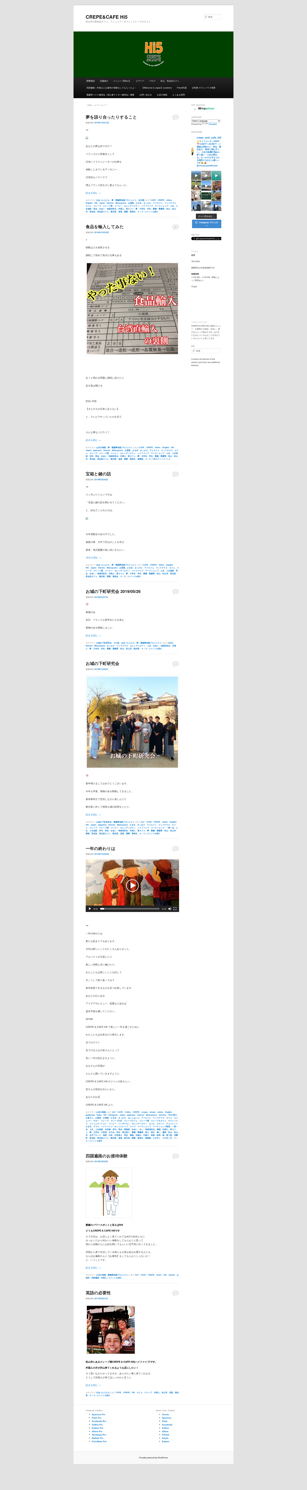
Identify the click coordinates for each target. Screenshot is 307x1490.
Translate (213, 124)
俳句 (91, 456)
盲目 (126, 1135)
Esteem (165, 1441)
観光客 (113, 211)
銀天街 (127, 1137)
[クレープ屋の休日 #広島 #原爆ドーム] (206, 186)
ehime (169, 200)
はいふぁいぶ (133, 1117)
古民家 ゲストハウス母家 (203, 87)
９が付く (157, 1137)
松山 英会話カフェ (170, 80)
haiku (99, 1114)
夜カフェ (130, 208)
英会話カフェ (103, 211)
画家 (105, 1135)
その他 (116, 642)
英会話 (92, 211)
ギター (96, 1120)
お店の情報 (162, 94)
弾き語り (126, 1132)
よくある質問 (178, 94)
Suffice (165, 1427)
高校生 (133, 211)
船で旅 (169, 1135)
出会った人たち (103, 200)
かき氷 (139, 202)
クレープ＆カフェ (158, 1120)
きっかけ (147, 202)
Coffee (128, 1112)
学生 (149, 208)
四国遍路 (95, 1277)
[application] (132, 885)
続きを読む (93, 192)
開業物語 (91, 80)
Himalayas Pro (99, 1434)
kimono (110, 202)
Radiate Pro (97, 1438)
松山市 (165, 573)
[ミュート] (169, 908)
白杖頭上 (118, 1135)
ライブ (133, 1126)
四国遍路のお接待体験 (107, 1156)
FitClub (165, 1434)
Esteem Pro (97, 1427)
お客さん (89, 1117)
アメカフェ (158, 202)
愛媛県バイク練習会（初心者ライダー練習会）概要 (110, 94)
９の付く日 (167, 1137)
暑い (159, 1132)
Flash (164, 1421)
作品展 (108, 1129)
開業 (126, 211)
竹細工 (146, 1135)
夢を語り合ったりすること (111, 117)
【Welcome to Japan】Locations (157, 87)
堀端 (159, 1129)
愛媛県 (161, 208)
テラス (96, 1126)
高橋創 (140, 458)
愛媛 (155, 208)
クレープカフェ (131, 1120)
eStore (165, 1431)
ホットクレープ (121, 1126)
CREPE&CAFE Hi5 (107, 16)
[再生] (89, 908)
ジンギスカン (124, 1123)
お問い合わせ (145, 94)
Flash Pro (96, 1417)
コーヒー (118, 205)
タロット (160, 1123)
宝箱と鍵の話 (98, 474)
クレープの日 (116, 1120)
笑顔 (153, 1135)
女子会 (111, 1132)
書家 (164, 1132)
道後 (120, 211)
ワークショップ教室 (161, 1126)
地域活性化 (111, 208)
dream (153, 1112)
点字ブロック (95, 1135)
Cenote (165, 1414)
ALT (142, 821)
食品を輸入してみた (105, 226)
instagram (113, 1114)
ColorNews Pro (99, 1441)
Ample (165, 1438)
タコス (152, 1123)
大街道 (104, 1132)
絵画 (159, 1135)
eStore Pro (97, 1431)
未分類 (141, 200)
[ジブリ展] (196, 196)
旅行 (153, 1132)
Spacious (166, 1417)
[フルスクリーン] (175, 908)
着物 (88, 833)
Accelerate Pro (99, 1421)
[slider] (129, 909)
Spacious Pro (98, 1414)
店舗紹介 (104, 80)
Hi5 (95, 202)
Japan (102, 202)
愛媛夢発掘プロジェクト (126, 200)
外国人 (121, 208)
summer (162, 1114)
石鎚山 (138, 1135)
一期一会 (170, 827)
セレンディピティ (131, 205)
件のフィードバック (161, 458)
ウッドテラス (170, 202)
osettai (172, 1274)
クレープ (97, 205)
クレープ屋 (108, 205)
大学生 (142, 208)
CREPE (161, 200)
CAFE (153, 200)
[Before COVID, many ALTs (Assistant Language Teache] (216, 186)
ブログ (152, 80)
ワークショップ (161, 205)
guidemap (90, 1114)
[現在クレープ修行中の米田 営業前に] (196, 186)
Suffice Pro (97, 1424)
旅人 (147, 1132)
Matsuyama (120, 202)
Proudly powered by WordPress (153, 1457)
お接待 (98, 1117)
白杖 (111, 1135)
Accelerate (167, 1424)
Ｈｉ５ (140, 211)
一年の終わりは (100, 848)
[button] (132, 885)
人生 (172, 205)
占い (141, 1129)
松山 (168, 208)
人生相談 (170, 570)
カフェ (88, 205)
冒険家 (127, 1129)
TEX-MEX (172, 1114)
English (89, 202)
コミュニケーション (98, 1123)
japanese (97, 450)
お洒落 (131, 202)
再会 (95, 208)
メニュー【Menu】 (122, 80)
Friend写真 (182, 87)
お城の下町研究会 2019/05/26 (113, 591)
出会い (102, 208)
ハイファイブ (147, 205)
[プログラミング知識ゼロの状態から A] (206, 196)
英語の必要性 (98, 1293)
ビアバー (140, 80)
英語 (171, 1392)
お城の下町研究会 (104, 642)
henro (159, 1274)
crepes (144, 1112)
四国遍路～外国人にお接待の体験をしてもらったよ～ (111, 87)
